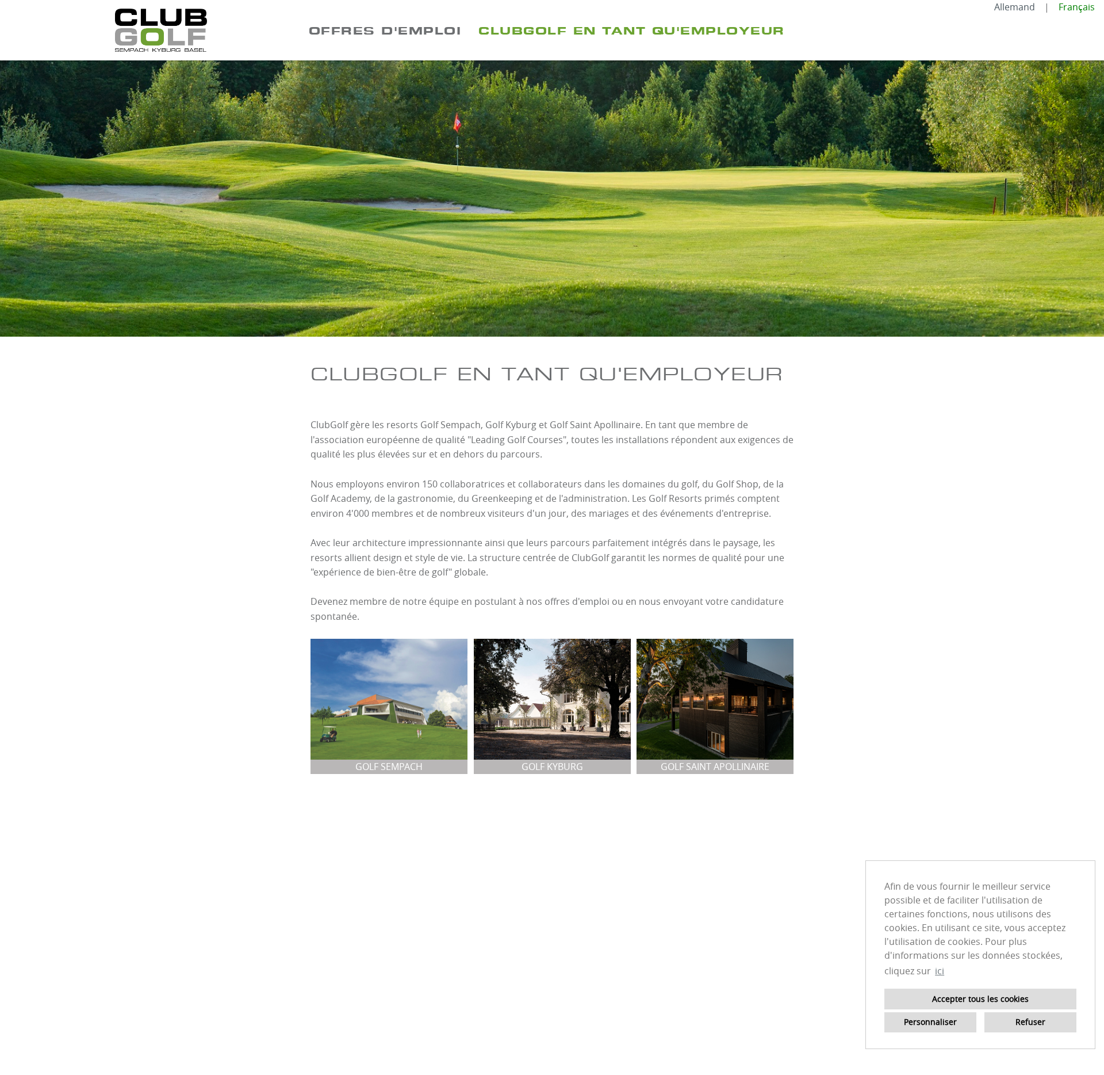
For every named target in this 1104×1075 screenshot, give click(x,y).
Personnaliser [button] (930, 1021)
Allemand (1014, 7)
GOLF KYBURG (552, 766)
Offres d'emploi (385, 30)
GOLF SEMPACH (389, 766)
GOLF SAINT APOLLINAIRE (715, 766)
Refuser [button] (1030, 1021)
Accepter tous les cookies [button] (980, 998)
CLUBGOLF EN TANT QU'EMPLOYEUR (631, 30)
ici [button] (939, 971)
